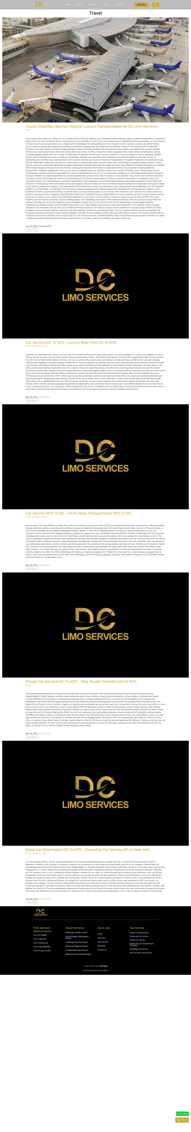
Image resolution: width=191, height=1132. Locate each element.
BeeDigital (104, 966)
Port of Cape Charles (42, 950)
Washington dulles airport (76, 932)
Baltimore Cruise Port (43, 931)
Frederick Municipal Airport (77, 950)
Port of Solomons (41, 943)
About (79, 5)
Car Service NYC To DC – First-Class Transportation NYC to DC (78, 513)
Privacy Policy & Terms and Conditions (95, 970)
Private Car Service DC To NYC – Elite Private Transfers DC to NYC (81, 681)
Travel (28, 130)
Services (93, 5)
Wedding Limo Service (139, 949)
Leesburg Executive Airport (77, 942)
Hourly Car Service (137, 940)
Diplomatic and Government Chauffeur (142, 944)
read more (31, 229)
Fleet (106, 5)
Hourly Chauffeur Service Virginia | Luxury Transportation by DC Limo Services (92, 126)
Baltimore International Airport (79, 954)
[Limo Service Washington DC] (39, 4)
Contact (119, 5)
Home (67, 5)
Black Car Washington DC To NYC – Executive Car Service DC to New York (88, 849)
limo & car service (33, 346)
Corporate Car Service (139, 936)
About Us (101, 938)
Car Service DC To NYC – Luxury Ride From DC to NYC (71, 342)
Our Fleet (101, 946)
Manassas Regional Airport (77, 946)
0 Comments (44, 397)
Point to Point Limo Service (141, 952)
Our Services (103, 942)
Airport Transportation (139, 932)
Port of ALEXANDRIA (42, 946)
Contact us (102, 950)
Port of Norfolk (40, 939)
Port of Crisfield (40, 935)
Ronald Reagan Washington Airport (77, 937)
